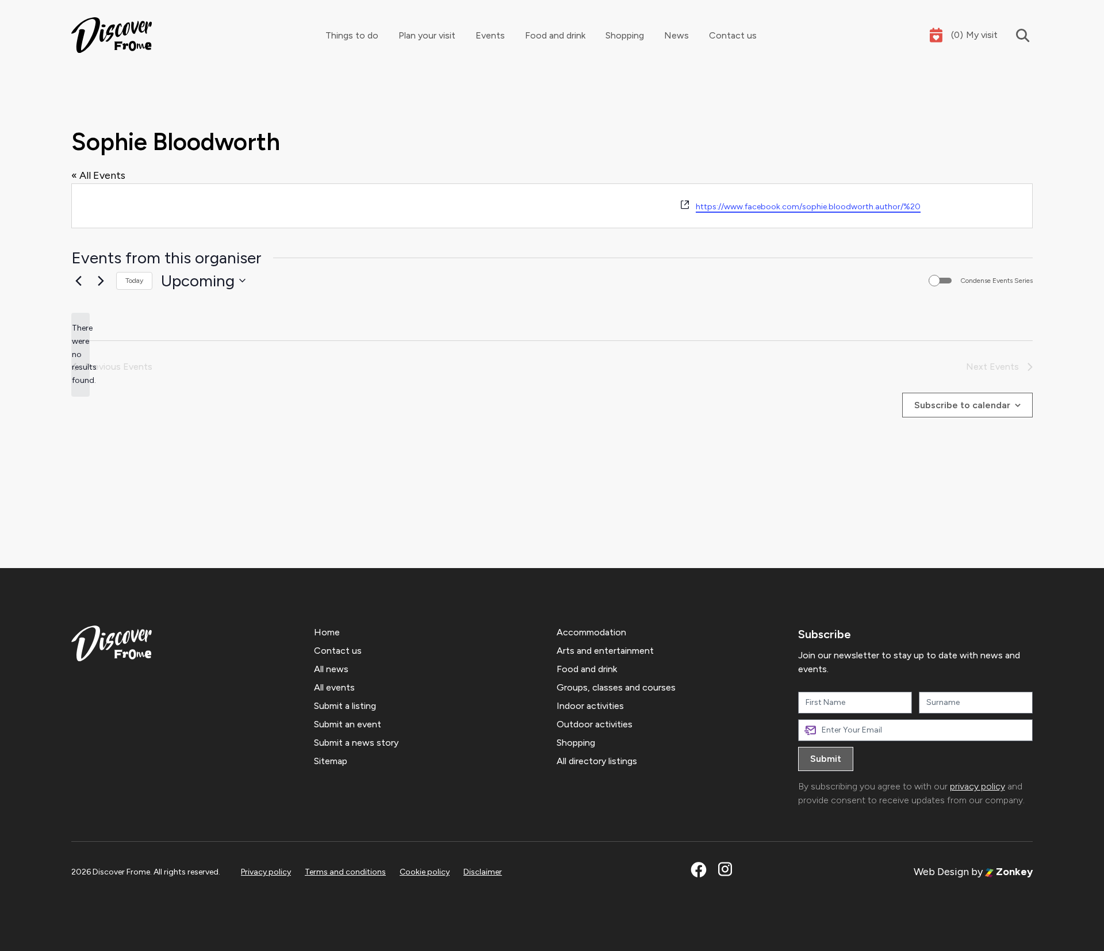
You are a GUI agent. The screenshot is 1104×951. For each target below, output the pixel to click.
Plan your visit (426, 35)
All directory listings (597, 761)
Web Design (941, 871)
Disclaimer (482, 872)
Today (134, 281)
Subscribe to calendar (962, 405)
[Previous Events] (78, 280)
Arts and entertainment (605, 650)
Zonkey (1013, 871)
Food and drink (555, 35)
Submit (825, 758)
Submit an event (347, 724)
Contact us (733, 35)
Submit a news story (356, 742)
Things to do (351, 35)
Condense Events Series (996, 281)
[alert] (80, 354)
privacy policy (977, 786)
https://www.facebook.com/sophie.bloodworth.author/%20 (808, 207)
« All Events (98, 175)
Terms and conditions (345, 872)
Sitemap (330, 761)
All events (334, 687)
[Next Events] (101, 280)
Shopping (624, 35)
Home (327, 632)
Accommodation (591, 632)
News (676, 35)
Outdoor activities (594, 724)
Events (490, 35)
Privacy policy (266, 872)
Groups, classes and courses (616, 687)
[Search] (1015, 35)
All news (331, 669)
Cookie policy (425, 872)
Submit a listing (345, 705)
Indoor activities (590, 705)
